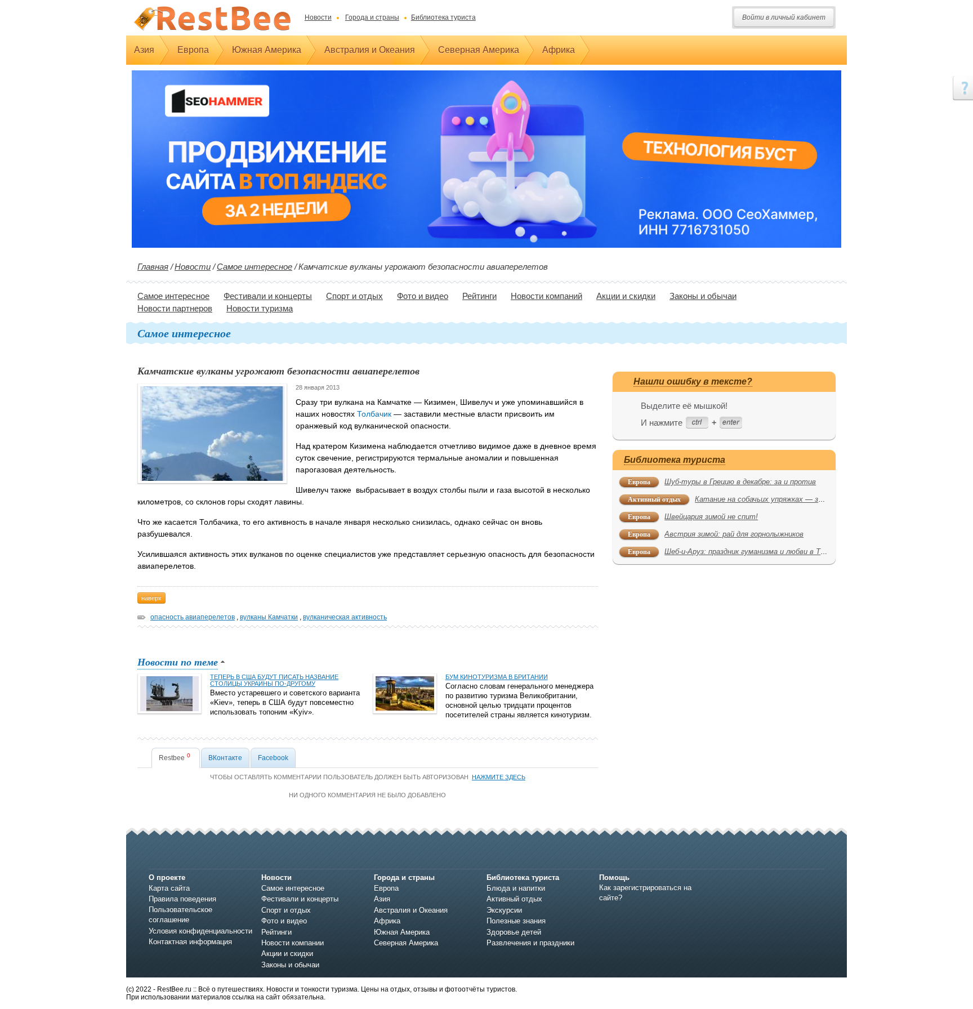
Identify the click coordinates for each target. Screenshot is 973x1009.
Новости (318, 17)
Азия (144, 50)
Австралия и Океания (369, 50)
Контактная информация (190, 941)
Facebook (273, 758)
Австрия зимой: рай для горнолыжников (734, 534)
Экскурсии (504, 910)
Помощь (614, 877)
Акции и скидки (625, 296)
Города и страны (372, 17)
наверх (151, 598)
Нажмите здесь (498, 777)
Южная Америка (266, 50)
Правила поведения (182, 899)
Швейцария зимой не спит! (711, 516)
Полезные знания (516, 921)
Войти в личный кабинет (783, 17)
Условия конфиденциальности (200, 931)
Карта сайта (169, 888)
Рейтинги (479, 296)
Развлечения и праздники (530, 943)
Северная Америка (478, 50)
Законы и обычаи (703, 296)
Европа (193, 50)
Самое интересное (254, 266)
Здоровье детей (513, 932)
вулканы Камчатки (269, 617)
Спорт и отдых (354, 296)
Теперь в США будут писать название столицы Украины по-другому (274, 680)
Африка (558, 50)
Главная (152, 266)
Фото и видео (422, 296)
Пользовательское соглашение (180, 914)
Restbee (174, 757)
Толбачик (374, 413)
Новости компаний (546, 296)
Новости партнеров (174, 308)
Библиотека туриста (443, 17)
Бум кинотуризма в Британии (496, 676)
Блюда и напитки (515, 888)
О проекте (167, 877)
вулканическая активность (345, 617)
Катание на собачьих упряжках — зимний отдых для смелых (801, 499)
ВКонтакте (225, 758)
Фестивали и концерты (268, 296)
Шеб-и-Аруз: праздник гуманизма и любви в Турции (752, 551)
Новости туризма (259, 308)
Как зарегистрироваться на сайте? (645, 892)
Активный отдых (654, 499)
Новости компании (292, 943)
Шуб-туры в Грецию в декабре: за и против (740, 481)
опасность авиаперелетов (192, 617)
